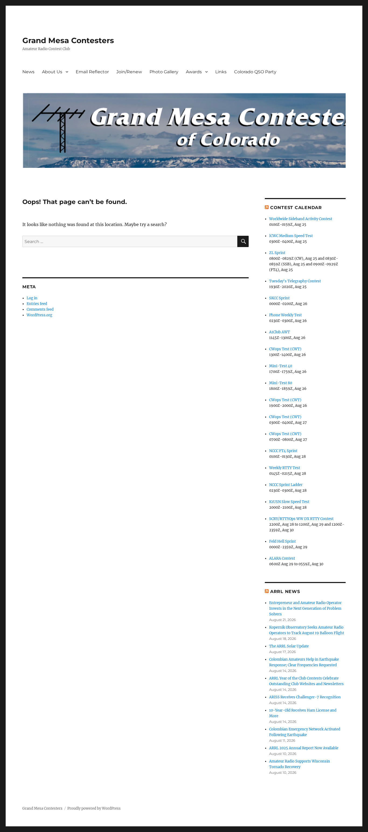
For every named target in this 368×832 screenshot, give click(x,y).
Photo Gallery (164, 71)
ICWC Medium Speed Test (291, 236)
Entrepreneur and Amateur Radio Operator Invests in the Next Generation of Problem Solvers (305, 608)
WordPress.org (39, 315)
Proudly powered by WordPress (94, 808)
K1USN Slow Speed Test (289, 502)
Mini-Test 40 (280, 366)
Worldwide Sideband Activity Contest (300, 219)
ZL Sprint (277, 253)
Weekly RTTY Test (284, 468)
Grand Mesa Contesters (68, 40)
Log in (32, 298)
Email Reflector (92, 71)
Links (221, 71)
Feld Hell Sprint (282, 541)
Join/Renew (129, 71)
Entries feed (37, 303)
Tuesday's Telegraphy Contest (295, 281)
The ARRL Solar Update (289, 646)
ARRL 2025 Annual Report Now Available (303, 748)
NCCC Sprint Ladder (286, 485)
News (28, 71)
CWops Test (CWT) (285, 349)
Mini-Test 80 (280, 383)
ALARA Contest (282, 558)
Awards (194, 71)
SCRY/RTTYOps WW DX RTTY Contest (301, 518)
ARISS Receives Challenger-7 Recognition (305, 697)
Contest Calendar (296, 207)
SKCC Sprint (279, 298)
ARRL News (285, 591)
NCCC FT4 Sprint (283, 451)
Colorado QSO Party (255, 71)
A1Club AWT (279, 332)
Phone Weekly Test (285, 315)
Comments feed (40, 309)
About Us (52, 71)
